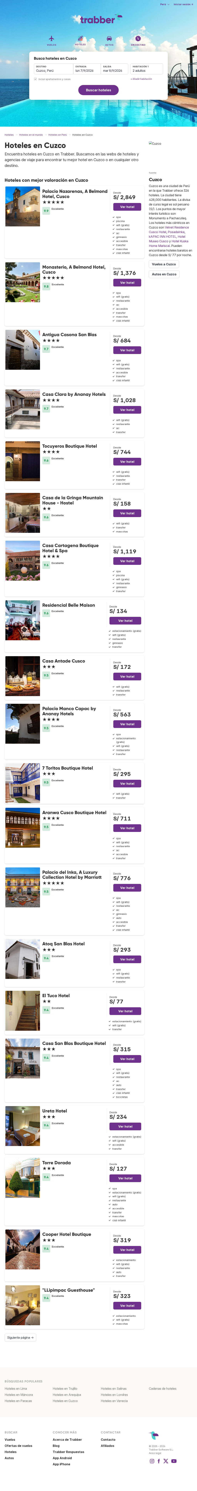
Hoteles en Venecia (114, 1401)
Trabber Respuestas (68, 1452)
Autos (9, 1458)
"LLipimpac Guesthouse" (68, 1290)
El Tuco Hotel (56, 995)
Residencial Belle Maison (68, 605)
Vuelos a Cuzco (164, 264)
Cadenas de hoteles (162, 1388)
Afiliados (107, 1446)
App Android (62, 1458)
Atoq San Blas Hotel (63, 943)
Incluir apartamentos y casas (54, 79)
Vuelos (10, 1439)
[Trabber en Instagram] (152, 1463)
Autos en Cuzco (164, 274)
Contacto (108, 1439)
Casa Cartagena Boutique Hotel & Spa (70, 548)
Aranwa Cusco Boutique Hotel (74, 812)
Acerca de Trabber (67, 1439)
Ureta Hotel (54, 1111)
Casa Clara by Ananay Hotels (74, 394)
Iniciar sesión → (183, 4)
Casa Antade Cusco (63, 661)
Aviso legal (155, 1453)
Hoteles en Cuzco (65, 1401)
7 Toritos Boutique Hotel (67, 768)
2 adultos (139, 71)
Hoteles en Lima (16, 1388)
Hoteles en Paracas (18, 1401)
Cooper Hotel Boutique (66, 1234)
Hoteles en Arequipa (67, 1395)
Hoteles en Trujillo (65, 1388)
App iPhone (61, 1464)
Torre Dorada (56, 1162)
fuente (152, 172)
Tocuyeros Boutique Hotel (69, 446)
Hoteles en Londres (114, 1395)
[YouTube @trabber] (173, 1463)
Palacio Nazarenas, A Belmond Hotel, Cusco (75, 193)
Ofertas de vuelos (18, 1446)
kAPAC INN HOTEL (162, 236)
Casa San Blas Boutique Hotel (74, 1043)
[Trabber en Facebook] (159, 1463)
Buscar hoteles (98, 90)
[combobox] (53, 69)
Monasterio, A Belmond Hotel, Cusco (74, 269)
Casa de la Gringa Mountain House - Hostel (72, 500)
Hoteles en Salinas (114, 1388)
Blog (56, 1446)
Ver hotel (127, 207)
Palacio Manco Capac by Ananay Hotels (69, 711)
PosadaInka (176, 232)
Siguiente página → (20, 1337)
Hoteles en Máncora (19, 1395)
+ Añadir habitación (141, 79)
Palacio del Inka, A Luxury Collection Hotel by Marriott (72, 874)
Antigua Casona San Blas (69, 334)
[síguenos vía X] (166, 1463)
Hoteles (11, 1452)
